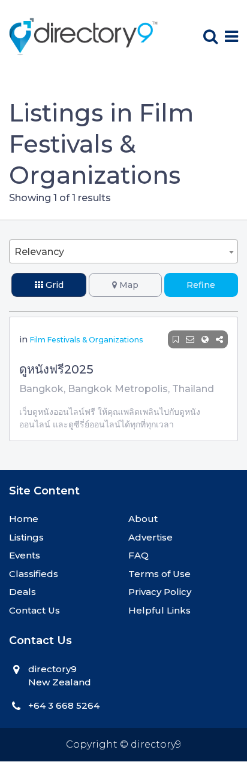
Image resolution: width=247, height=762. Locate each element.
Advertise (150, 537)
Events (24, 555)
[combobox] (123, 251)
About (143, 518)
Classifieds (33, 573)
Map (127, 285)
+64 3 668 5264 (64, 705)
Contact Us (34, 610)
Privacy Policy (159, 591)
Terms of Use (159, 573)
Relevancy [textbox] (39, 251)
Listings (26, 537)
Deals (22, 591)
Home (23, 518)
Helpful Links (159, 610)
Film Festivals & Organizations (86, 339)
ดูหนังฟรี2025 (56, 369)
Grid (53, 285)
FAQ (138, 555)
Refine (200, 285)
